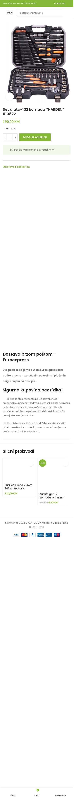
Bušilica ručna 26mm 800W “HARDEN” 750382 (18, 488)
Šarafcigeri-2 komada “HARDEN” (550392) (51, 497)
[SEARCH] (58, 12)
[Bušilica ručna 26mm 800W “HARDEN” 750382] (19, 470)
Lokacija (59, 3)
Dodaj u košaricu (35, 137)
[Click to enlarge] (10, 96)
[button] (30, 463)
